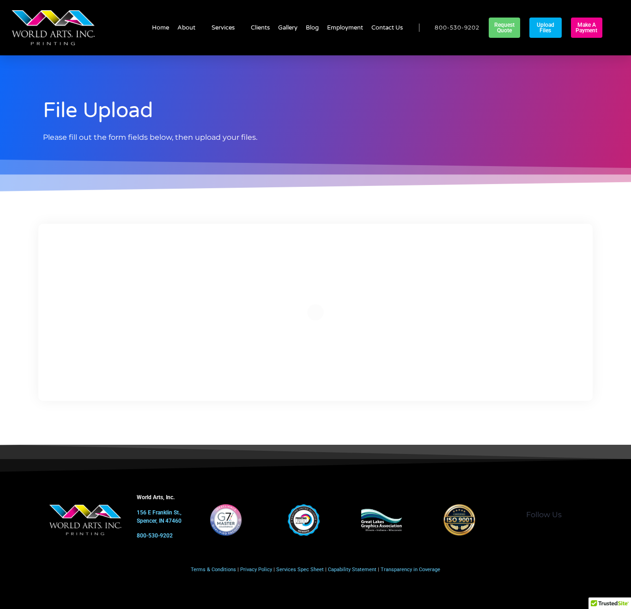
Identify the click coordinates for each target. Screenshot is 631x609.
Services (223, 27)
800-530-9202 (155, 535)
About (186, 27)
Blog (312, 27)
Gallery (287, 27)
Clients (260, 27)
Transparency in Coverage (410, 570)
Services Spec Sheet (300, 570)
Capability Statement (352, 570)
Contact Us (387, 27)
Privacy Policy (256, 570)
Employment (345, 27)
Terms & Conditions (213, 570)
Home (160, 27)
